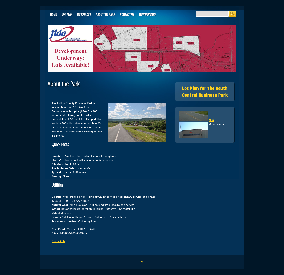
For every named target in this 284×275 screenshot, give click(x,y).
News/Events (147, 14)
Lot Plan (67, 14)
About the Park (105, 14)
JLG (211, 117)
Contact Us (127, 14)
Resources (84, 14)
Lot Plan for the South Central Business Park (205, 91)
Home (53, 14)
